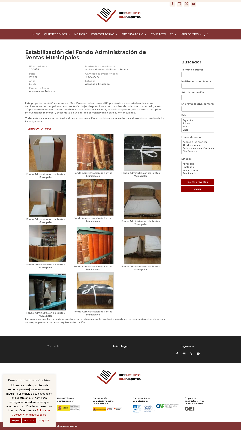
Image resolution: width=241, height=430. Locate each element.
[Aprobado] (197, 163)
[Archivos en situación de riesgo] (197, 148)
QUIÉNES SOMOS (55, 34)
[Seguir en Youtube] (193, 4)
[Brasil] (197, 126)
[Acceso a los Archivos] (197, 142)
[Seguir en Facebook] (172, 4)
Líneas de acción (191, 137)
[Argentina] (197, 120)
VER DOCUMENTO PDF (40, 128)
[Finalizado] (197, 167)
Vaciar (197, 189)
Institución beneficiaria (196, 81)
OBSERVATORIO (132, 34)
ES (171, 34)
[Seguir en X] (186, 4)
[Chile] (197, 129)
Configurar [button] (43, 420)
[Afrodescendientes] (197, 145)
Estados (186, 158)
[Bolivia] (197, 123)
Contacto (53, 346)
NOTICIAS (80, 34)
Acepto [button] (15, 420)
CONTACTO (158, 34)
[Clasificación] (197, 151)
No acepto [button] (29, 420)
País (183, 115)
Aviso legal (120, 346)
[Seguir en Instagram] (179, 4)
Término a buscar (192, 69)
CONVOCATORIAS (103, 34)
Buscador (191, 62)
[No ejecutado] (197, 170)
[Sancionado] (197, 173)
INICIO (36, 34)
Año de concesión (192, 92)
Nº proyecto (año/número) (197, 103)
